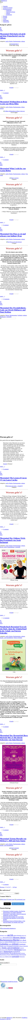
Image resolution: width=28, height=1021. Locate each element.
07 (0, 227)
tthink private (2, 956)
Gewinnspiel (10, 946)
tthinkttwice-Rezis (10, 12)
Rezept (9, 954)
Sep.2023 (1, 303)
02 (0, 729)
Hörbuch (21, 946)
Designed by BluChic (5, 1019)
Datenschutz (6, 21)
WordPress (24, 1017)
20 (0, 95)
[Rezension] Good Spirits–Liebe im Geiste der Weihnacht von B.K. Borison (14, 914)
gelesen (23, 41)
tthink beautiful (22, 954)
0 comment (6, 93)
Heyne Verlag (3, 547)
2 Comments (6, 618)
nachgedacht (16, 951)
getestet (5, 946)
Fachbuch (20, 315)
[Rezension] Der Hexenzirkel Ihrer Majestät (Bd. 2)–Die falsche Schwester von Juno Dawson (14, 737)
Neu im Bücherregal (15, 953)
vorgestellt (8, 316)
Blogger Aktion (19, 937)
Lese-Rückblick (9, 949)
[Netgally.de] (21, 981)
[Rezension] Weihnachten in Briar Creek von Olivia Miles (13, 103)
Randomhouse (10, 547)
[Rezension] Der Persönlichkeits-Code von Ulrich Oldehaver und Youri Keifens (13, 310)
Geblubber (4, 944)
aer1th (7, 41)
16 (0, 532)
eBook (22, 107)
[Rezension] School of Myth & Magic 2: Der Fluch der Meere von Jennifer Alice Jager (14, 921)
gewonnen (16, 946)
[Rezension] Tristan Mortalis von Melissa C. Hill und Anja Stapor (13, 840)
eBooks (8, 13)
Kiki (1, 947)
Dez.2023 (1, 97)
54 (13, 887)
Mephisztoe (3, 316)
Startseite (5, 6)
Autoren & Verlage (7, 7)
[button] (0, 3)
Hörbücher (9, 10)
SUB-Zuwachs (15, 954)
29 (0, 162)
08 (0, 27)
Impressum (5, 20)
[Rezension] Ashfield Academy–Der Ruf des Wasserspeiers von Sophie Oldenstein (14, 912)
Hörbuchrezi (25, 946)
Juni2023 (1, 834)
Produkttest (23, 953)
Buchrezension (17, 41)
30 (0, 301)
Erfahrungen (12, 942)
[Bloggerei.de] (10, 988)
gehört (10, 944)
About (4, 19)
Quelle (11, 87)
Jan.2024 (1, 29)
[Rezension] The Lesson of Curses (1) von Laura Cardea (13, 479)
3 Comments (6, 299)
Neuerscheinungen (4, 953)
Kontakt (5, 17)
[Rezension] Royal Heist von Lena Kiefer (13, 916)
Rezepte (5, 16)
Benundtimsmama (8, 937)
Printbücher (9, 14)
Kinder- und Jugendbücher (6, 637)
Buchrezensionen (7, 9)
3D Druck (2, 935)
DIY (21, 940)
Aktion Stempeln (17, 935)
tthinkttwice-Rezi (8, 956)
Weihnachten (22, 956)
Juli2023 (1, 534)
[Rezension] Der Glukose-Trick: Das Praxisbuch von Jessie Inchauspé (12, 540)
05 (0, 620)
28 (0, 832)
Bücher (11, 41)
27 (0, 471)
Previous (2, 887)
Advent (5, 935)
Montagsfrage (8, 951)
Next (15, 887)
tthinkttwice (9, 1017)
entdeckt (7, 942)
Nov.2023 (1, 164)
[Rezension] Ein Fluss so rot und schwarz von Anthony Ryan (13, 235)
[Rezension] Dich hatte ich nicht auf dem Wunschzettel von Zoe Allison (12, 36)
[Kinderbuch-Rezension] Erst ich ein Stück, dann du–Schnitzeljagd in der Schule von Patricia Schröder (13, 630)
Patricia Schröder (18, 637)
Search (17, 893)
